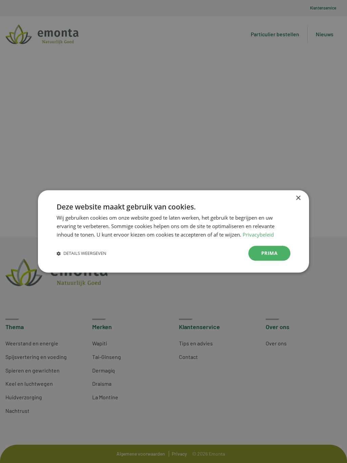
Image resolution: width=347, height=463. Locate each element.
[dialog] (173, 231)
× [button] (298, 198)
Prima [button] (269, 253)
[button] (81, 253)
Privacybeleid (258, 234)
